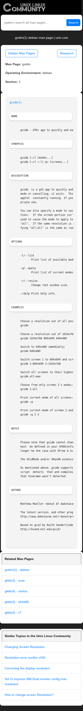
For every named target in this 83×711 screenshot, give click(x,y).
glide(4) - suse (15, 580)
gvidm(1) (16, 102)
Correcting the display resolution (27, 668)
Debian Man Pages (21, 53)
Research (66, 53)
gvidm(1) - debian (17, 570)
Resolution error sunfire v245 (25, 657)
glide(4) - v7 (13, 612)
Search (73, 22)
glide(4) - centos (16, 591)
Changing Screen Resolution (25, 647)
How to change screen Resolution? (29, 695)
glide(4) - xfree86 (17, 602)
